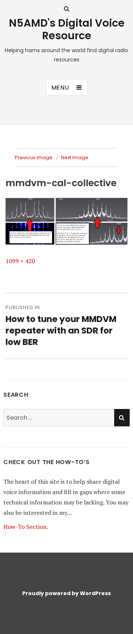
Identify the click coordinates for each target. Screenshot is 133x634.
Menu (60, 87)
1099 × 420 (20, 261)
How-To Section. (25, 527)
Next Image (74, 157)
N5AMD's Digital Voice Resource (67, 29)
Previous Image (33, 157)
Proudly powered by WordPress (66, 593)
